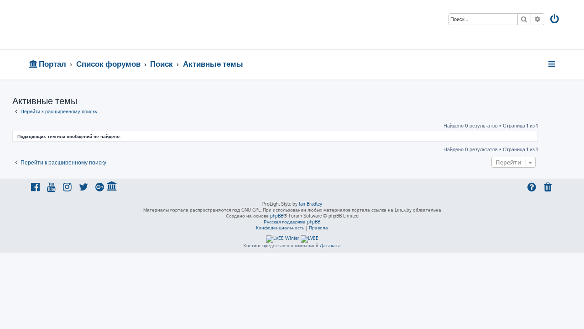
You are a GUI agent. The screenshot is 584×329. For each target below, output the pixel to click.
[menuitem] (555, 20)
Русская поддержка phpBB (292, 221)
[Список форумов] (94, 25)
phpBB (276, 215)
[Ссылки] (552, 64)
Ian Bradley (310, 204)
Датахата (330, 245)
